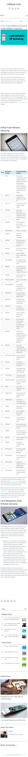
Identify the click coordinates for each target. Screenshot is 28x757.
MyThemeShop (23, 754)
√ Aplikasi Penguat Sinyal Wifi (11, 646)
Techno (2, 21)
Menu (3, 15)
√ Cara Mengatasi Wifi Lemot (11, 652)
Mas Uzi (11, 731)
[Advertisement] (14, 57)
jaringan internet (4, 491)
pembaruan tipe (14, 481)
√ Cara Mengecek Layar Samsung (12, 663)
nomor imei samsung (22, 102)
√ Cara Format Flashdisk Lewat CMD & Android (13, 720)
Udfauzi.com (14, 4)
